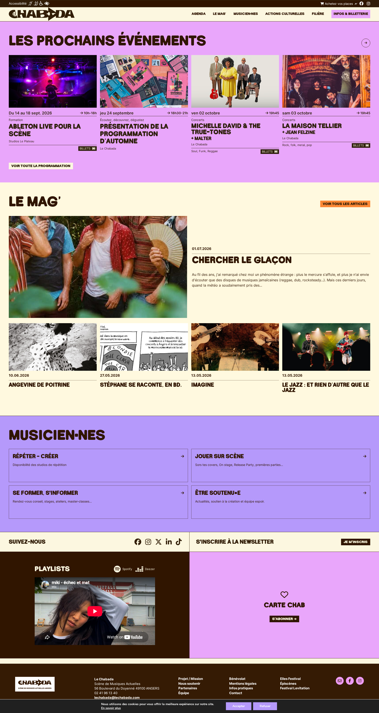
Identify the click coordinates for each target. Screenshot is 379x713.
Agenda (199, 14)
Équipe (183, 693)
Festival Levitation (294, 688)
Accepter (238, 706)
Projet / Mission (190, 679)
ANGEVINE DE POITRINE (39, 385)
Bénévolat (237, 679)
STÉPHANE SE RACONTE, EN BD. (141, 385)
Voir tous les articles (345, 204)
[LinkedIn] (169, 542)
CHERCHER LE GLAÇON (242, 260)
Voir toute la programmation (40, 166)
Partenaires (187, 688)
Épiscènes (288, 684)
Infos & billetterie (351, 14)
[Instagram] (368, 3)
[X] (158, 542)
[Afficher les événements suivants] (365, 43)
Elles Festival (290, 679)
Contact (235, 693)
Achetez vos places (338, 4)
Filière (318, 14)
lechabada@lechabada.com (117, 697)
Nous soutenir (189, 684)
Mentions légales (242, 684)
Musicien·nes (246, 14)
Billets (85, 148)
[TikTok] (179, 542)
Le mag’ (219, 14)
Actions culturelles (284, 14)
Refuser (265, 706)
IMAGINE (202, 385)
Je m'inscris (356, 542)
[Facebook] (361, 3)
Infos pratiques (241, 688)
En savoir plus (111, 708)
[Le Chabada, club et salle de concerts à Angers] (42, 14)
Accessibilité (18, 3)
